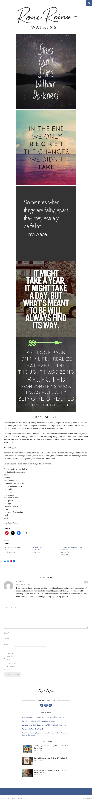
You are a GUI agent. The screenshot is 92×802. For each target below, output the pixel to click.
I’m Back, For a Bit (38, 547)
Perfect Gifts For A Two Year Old (33, 729)
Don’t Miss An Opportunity (13, 547)
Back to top (85, 799)
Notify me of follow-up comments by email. (11, 655)
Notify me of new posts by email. (11, 666)
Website (6, 644)
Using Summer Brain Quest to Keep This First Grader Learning (44, 725)
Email (6, 639)
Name (6, 633)
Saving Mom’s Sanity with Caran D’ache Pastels (38, 721)
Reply (86, 582)
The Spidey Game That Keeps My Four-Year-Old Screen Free (43, 717)
